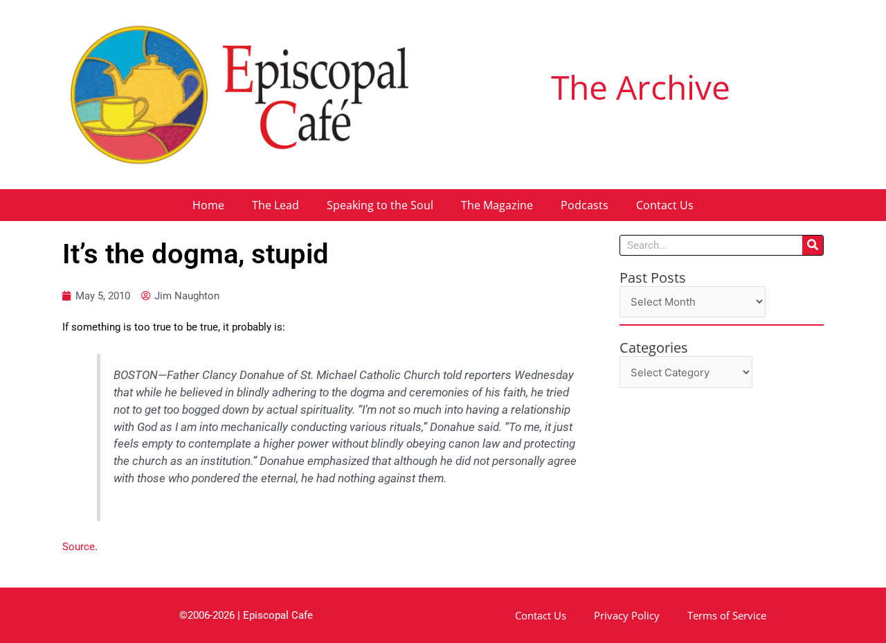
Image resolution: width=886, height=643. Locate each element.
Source (78, 546)
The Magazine (497, 205)
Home (208, 205)
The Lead (275, 205)
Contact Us (665, 205)
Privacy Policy (627, 615)
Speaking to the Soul (380, 205)
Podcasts (584, 205)
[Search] (812, 245)
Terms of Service (726, 615)
